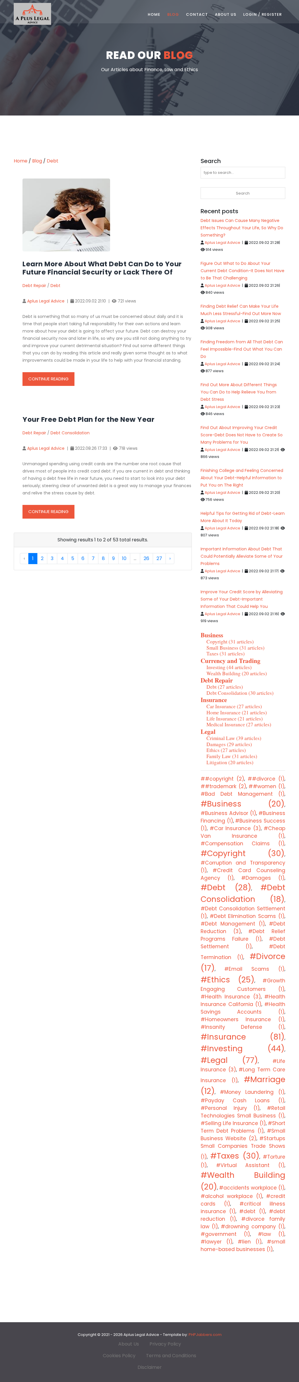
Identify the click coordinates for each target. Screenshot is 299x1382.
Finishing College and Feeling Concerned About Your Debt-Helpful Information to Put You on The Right (242, 478)
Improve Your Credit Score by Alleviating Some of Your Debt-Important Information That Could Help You (242, 599)
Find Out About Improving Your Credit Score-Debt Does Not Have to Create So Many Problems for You (242, 435)
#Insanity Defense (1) (242, 1027)
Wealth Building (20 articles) (236, 673)
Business (212, 634)
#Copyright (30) (242, 853)
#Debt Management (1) (233, 923)
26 (146, 558)
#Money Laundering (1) (252, 1092)
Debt (52, 161)
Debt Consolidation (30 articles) (240, 693)
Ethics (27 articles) (226, 750)
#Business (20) (242, 803)
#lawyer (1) (216, 1241)
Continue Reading (48, 379)
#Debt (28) (226, 887)
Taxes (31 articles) (225, 653)
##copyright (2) (222, 778)
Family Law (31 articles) (231, 756)
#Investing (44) (242, 1048)
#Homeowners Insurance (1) (242, 1019)
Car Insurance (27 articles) (234, 706)
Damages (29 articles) (229, 744)
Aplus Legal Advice (46, 301)
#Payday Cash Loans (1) (242, 1100)
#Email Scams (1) (254, 968)
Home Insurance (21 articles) (236, 712)
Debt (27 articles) (224, 686)
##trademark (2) (223, 786)
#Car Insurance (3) (235, 828)
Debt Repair (34, 285)
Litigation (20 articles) (229, 762)
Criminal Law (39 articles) (233, 738)
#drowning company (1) (252, 1226)
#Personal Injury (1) (230, 1108)
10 (124, 558)
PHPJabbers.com (205, 1334)
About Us (225, 14)
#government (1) (225, 1234)
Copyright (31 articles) (230, 641)
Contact (197, 14)
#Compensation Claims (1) (242, 843)
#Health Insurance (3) (231, 996)
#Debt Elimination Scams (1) (247, 916)
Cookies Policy (119, 1355)
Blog (173, 14)
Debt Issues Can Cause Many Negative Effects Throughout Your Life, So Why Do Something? (242, 228)
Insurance (214, 699)
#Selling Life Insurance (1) (233, 1123)
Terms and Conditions (171, 1355)
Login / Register (262, 14)
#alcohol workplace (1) (231, 1196)
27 (159, 558)
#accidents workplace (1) (251, 1187)
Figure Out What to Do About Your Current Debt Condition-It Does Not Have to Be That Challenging (242, 270)
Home (154, 14)
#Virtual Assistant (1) (250, 1165)
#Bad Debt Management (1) (242, 793)
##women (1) (266, 786)
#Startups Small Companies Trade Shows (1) (243, 1147)
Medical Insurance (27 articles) (238, 724)
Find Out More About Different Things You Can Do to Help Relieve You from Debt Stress (239, 392)
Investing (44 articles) (229, 667)
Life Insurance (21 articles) (234, 718)
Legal (208, 731)
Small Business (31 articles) (235, 647)
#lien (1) (250, 1241)
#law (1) (271, 1234)
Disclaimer (150, 1367)
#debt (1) (252, 1211)
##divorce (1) (266, 778)
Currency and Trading (230, 660)
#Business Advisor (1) (228, 813)
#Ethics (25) (228, 979)
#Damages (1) (262, 877)
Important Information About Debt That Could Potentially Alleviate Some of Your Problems (242, 556)
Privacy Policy (165, 1344)
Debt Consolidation (70, 433)
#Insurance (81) (242, 1036)
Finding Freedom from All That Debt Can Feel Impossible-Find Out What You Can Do (242, 349)
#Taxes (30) (234, 1155)
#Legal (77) (229, 1060)
